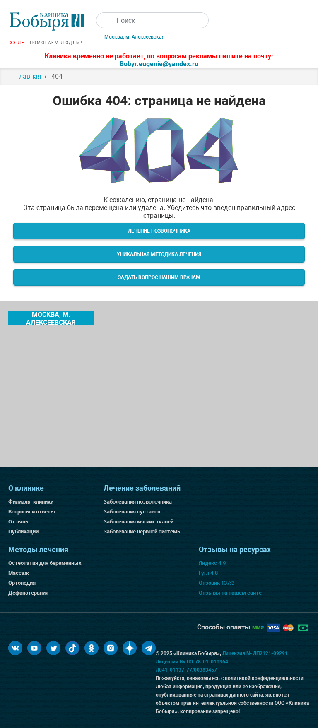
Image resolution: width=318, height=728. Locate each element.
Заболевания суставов (132, 512)
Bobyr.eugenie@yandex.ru (159, 64)
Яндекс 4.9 (212, 563)
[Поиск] (103, 20)
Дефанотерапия (28, 593)
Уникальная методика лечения (159, 254)
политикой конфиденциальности (264, 678)
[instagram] (111, 648)
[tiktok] (72, 648)
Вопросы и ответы (31, 512)
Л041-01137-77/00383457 (186, 670)
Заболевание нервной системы (143, 531)
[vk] (15, 648)
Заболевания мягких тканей (138, 521)
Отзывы (19, 521)
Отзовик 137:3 (216, 583)
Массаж (18, 573)
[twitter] (53, 648)
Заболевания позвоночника (138, 502)
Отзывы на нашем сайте (230, 593)
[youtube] (34, 648)
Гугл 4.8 (208, 573)
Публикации (23, 531)
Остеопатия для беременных (45, 563)
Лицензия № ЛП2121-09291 (255, 653)
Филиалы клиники (30, 502)
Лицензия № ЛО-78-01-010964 (192, 662)
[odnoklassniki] (91, 648)
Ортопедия (22, 583)
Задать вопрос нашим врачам (159, 277)
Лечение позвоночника (159, 231)
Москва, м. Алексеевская (134, 37)
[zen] (130, 648)
